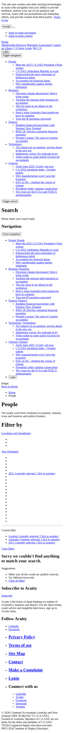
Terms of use (20, 645)
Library (9, 48)
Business (13, 90)
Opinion (13, 163)
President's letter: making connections (37, 188)
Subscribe (6, 595)
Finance (13, 121)
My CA (37, 48)
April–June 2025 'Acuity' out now (35, 166)
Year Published (9, 451)
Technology (15, 144)
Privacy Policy (22, 637)
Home (4, 41)
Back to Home (9, 386)
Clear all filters (17, 580)
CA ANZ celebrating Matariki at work (37, 71)
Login (5, 51)
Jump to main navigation (22, 32)
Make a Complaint (26, 670)
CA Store (19, 48)
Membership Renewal (13, 45)
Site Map (17, 653)
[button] (11, 55)
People (12, 61)
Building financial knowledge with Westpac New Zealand (35, 127)
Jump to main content (21, 35)
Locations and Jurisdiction (16, 433)
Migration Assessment (39, 45)
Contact (16, 661)
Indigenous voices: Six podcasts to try (37, 153)
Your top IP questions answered (33, 118)
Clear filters (7, 548)
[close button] (13, 27)
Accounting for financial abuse (33, 80)
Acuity (28, 48)
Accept (6, 26)
